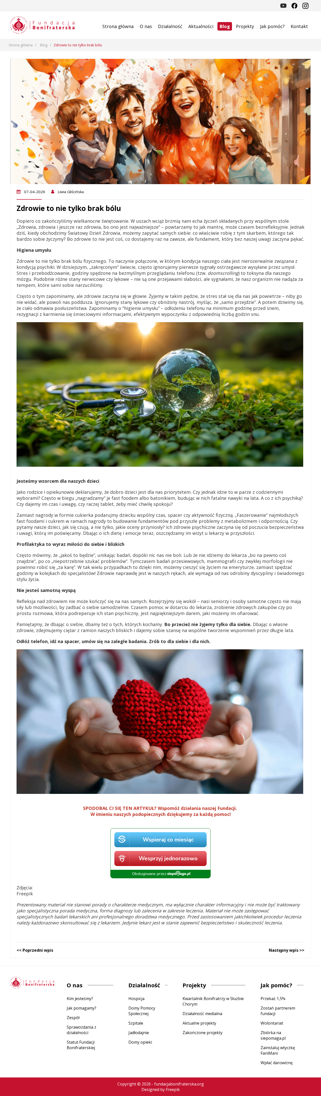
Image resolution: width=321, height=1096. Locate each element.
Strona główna (118, 26)
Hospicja (136, 998)
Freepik (173, 1089)
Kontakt (299, 26)
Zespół (73, 1017)
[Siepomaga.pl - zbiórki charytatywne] (160, 877)
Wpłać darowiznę (277, 1062)
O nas (146, 26)
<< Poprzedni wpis (35, 950)
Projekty (245, 26)
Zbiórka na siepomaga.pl (273, 1035)
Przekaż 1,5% (273, 998)
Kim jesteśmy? (80, 998)
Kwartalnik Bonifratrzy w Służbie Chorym (213, 1001)
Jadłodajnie (138, 1032)
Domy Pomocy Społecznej (141, 1010)
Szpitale (135, 1023)
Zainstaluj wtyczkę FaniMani (278, 1050)
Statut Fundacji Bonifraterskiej (81, 1044)
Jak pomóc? (272, 26)
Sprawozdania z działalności (81, 1029)
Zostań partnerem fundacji (278, 1010)
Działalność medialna (202, 1013)
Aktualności (200, 26)
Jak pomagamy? (81, 1008)
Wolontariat (272, 1023)
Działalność (170, 26)
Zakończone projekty (202, 1032)
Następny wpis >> (286, 950)
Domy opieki (140, 1042)
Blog (224, 26)
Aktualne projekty (199, 1023)
